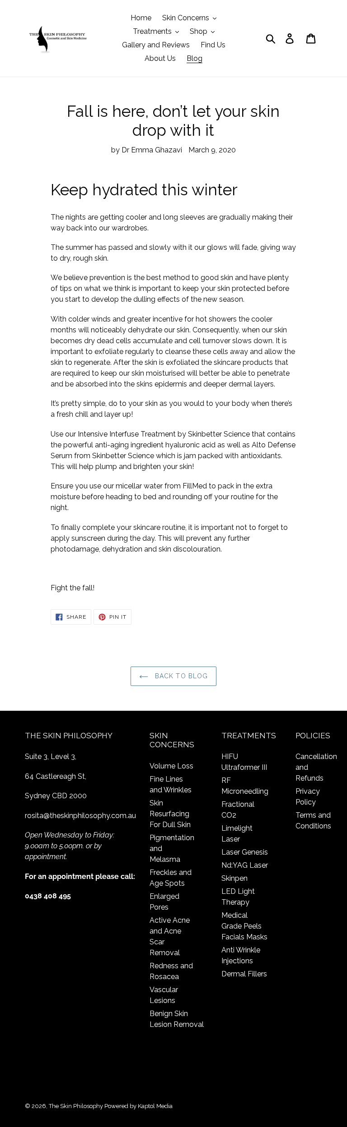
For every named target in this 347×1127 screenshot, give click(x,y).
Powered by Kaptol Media (138, 1106)
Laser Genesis (244, 852)
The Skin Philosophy (76, 1106)
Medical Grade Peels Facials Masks (244, 926)
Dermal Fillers (244, 974)
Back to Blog (180, 676)
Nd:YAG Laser (244, 865)
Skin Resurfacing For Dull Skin (170, 814)
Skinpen (234, 878)
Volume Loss (171, 766)
